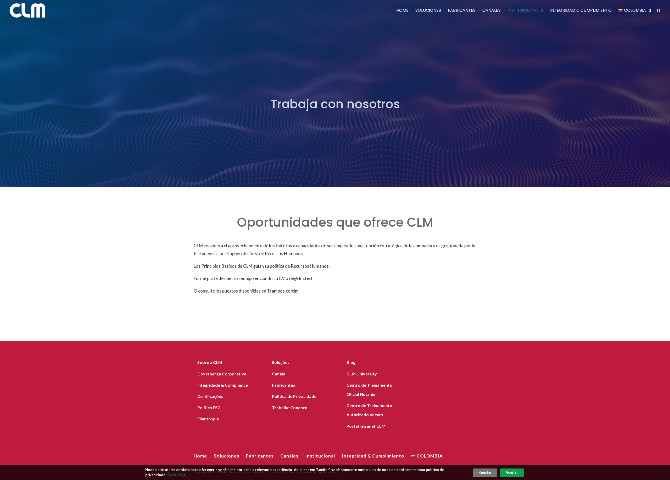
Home (402, 11)
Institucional (522, 11)
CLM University (362, 373)
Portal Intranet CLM (366, 426)
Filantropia (208, 418)
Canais (278, 373)
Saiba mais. (177, 475)
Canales (491, 11)
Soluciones (428, 11)
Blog (351, 362)
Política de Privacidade (294, 396)
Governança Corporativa (221, 373)
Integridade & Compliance (222, 384)
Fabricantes (462, 11)
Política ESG (209, 407)
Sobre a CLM (209, 362)
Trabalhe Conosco (290, 407)
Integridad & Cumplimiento (581, 11)
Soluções (280, 362)
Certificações (210, 396)
